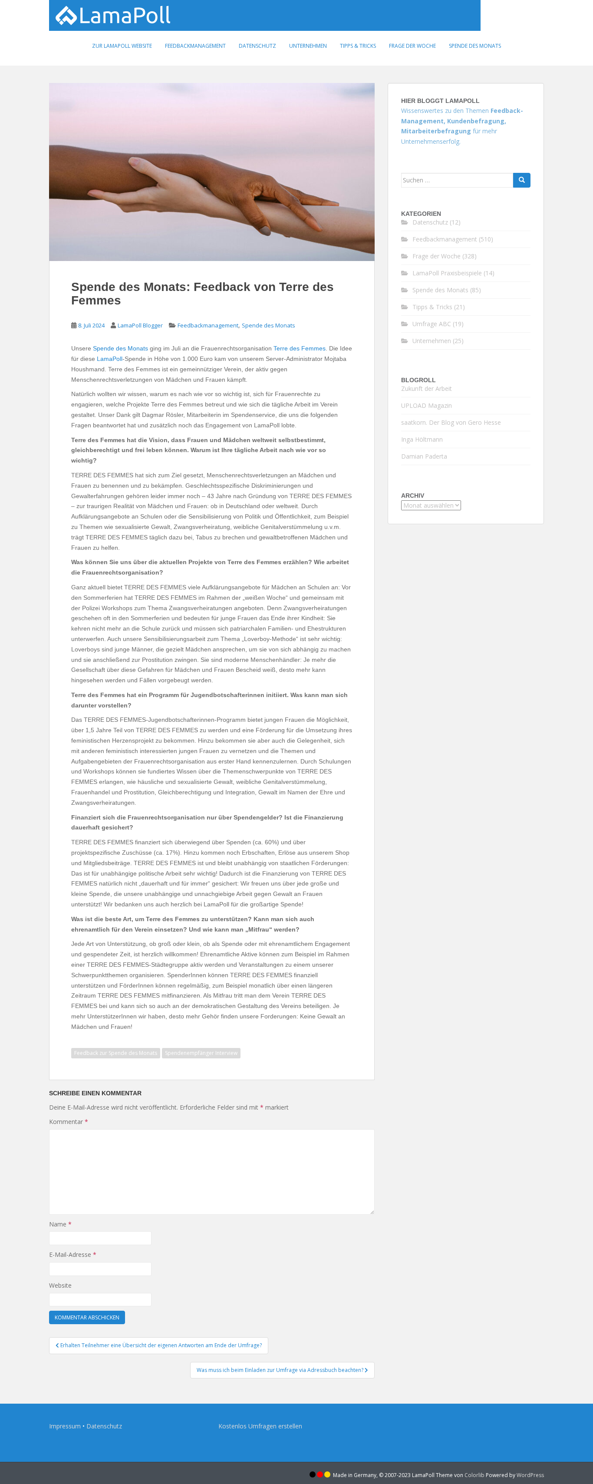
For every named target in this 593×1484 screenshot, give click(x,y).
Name (60, 1224)
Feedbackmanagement (195, 46)
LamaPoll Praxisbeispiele (447, 273)
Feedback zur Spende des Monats (115, 1053)
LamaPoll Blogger (140, 325)
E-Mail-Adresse (72, 1254)
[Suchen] (521, 180)
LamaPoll (109, 358)
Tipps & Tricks (358, 46)
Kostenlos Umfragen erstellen (260, 1426)
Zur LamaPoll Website (122, 46)
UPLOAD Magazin (426, 405)
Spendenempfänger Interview (201, 1053)
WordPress (530, 1475)
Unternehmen (308, 46)
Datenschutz (257, 46)
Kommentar (68, 1121)
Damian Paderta (424, 456)
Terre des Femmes (299, 348)
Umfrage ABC (431, 324)
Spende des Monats (475, 46)
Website (60, 1285)
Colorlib (474, 1475)
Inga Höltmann (422, 439)
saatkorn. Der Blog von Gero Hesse (451, 422)
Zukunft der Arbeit (426, 388)
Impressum (65, 1426)
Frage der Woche (412, 46)
